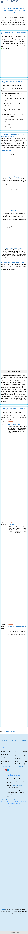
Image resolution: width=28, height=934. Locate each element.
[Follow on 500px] (8, 770)
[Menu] (2, 2)
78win (17, 799)
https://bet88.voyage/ (17, 785)
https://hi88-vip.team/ (7, 799)
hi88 (14, 799)
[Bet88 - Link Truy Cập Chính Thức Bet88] (14, 2)
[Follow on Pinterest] (6, 770)
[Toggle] (2, 93)
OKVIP (12, 796)
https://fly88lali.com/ (10, 731)
